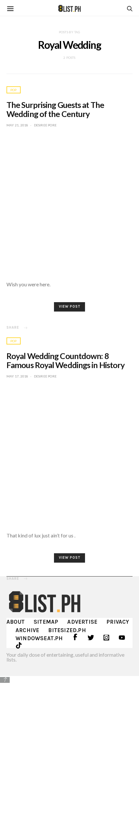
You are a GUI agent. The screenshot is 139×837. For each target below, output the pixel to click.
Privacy (117, 622)
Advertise (82, 622)
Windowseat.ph (39, 638)
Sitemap (46, 622)
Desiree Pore (45, 125)
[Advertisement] (69, 755)
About (15, 622)
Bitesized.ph (67, 630)
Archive (27, 630)
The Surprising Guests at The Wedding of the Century (55, 109)
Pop (13, 90)
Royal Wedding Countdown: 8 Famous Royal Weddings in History (65, 360)
